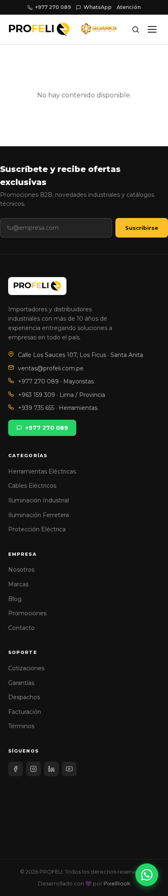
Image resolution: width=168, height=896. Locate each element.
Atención (129, 7)
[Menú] (152, 29)
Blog (15, 599)
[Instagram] (33, 769)
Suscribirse (141, 228)
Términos (21, 726)
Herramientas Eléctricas (42, 471)
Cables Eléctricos (32, 485)
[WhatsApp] (146, 874)
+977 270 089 (53, 7)
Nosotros (21, 569)
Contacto (21, 628)
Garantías (21, 683)
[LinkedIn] (51, 769)
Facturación (24, 711)
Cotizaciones (26, 668)
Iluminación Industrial (38, 500)
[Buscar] (135, 29)
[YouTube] (69, 769)
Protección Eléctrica (37, 529)
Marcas (18, 584)
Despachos (24, 697)
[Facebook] (15, 769)
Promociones (27, 613)
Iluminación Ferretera (38, 515)
